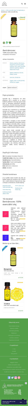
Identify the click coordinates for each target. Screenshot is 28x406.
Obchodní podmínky (14, 330)
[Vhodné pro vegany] (10, 42)
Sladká (11, 74)
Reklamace (14, 333)
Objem (4, 87)
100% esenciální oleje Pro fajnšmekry (15, 10)
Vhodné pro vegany (14, 82)
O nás (14, 349)
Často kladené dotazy (14, 326)
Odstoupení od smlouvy (14, 335)
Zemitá (15, 74)
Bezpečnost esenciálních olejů (14, 367)
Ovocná (21, 72)
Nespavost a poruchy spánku (17, 64)
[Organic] (4, 42)
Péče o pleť (17, 66)
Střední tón (17, 77)
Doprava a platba (14, 328)
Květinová (16, 72)
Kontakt (14, 351)
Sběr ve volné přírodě (19, 80)
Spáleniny (16, 68)
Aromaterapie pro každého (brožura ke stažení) (14, 369)
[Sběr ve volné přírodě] (7, 42)
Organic (12, 80)
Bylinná (11, 72)
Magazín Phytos (14, 362)
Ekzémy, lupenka (14, 63)
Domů (2, 10)
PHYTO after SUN (19, 185)
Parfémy (12, 66)
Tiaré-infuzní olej (7, 189)
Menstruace (21, 63)
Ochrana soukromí (14, 337)
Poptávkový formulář (14, 340)
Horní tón (12, 77)
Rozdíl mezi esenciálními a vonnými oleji (14, 372)
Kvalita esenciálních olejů (14, 364)
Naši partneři (14, 353)
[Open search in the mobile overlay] (22, 3)
